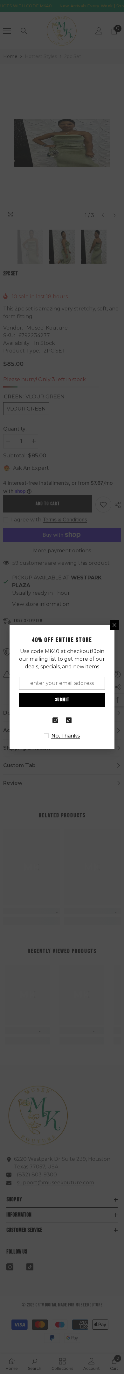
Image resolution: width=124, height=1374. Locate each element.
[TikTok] (68, 720)
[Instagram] (55, 720)
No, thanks (65, 736)
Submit (62, 700)
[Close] (114, 625)
